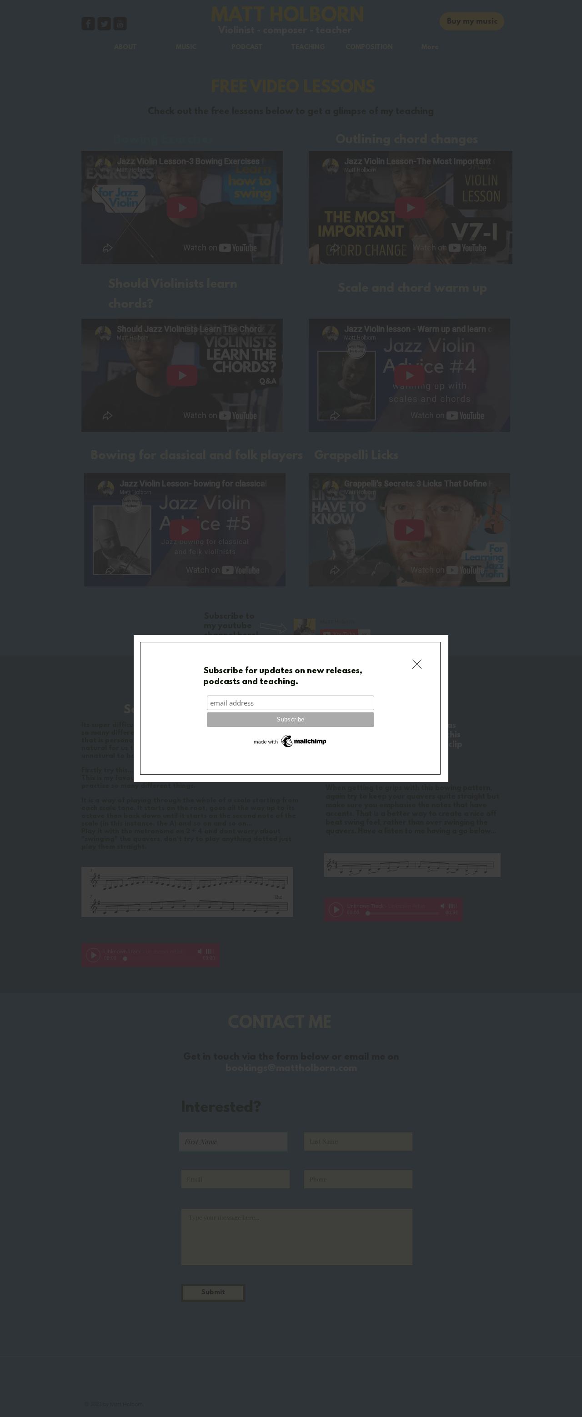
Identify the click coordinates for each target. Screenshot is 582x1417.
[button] (416, 664)
